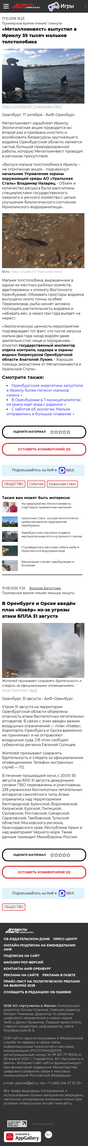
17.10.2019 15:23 (13, 19)
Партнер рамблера (42, 1124)
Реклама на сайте (21, 975)
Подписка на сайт (22, 956)
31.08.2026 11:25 (13, 588)
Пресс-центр (65, 939)
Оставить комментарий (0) (44, 449)
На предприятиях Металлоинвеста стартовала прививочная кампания (46, 505)
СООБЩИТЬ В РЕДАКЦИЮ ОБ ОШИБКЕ (37, 992)
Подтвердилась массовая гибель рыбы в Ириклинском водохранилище (50, 549)
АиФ (33, 690)
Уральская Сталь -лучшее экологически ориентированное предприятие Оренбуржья (49, 521)
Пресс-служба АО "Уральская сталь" (32, 106)
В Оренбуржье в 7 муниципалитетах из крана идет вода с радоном (44, 402)
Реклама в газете (58, 975)
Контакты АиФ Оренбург (27, 969)
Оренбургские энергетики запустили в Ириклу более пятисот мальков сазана (45, 390)
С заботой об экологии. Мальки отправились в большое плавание (39, 411)
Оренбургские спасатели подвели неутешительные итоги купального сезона (51, 534)
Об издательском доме (27, 939)
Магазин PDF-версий (23, 962)
